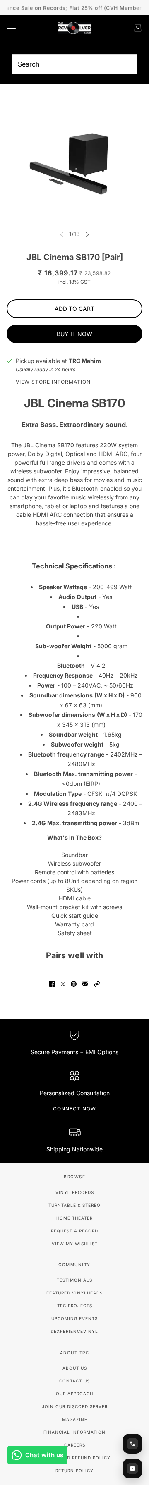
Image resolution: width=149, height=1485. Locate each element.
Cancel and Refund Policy (75, 1457)
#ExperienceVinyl (74, 1331)
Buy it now (74, 333)
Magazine (74, 1419)
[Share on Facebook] (52, 983)
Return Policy (74, 1470)
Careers (74, 1444)
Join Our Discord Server (75, 1406)
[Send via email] (85, 983)
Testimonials (74, 1279)
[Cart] (137, 28)
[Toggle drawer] (11, 28)
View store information (53, 382)
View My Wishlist (75, 1243)
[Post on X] (63, 984)
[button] (96, 983)
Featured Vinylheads (74, 1292)
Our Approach (74, 1393)
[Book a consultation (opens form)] (132, 1444)
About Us (74, 1368)
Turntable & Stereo (74, 1205)
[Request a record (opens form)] (132, 1468)
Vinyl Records (74, 1192)
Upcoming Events (74, 1318)
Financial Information (74, 1432)
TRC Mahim (85, 360)
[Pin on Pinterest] (73, 983)
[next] (87, 234)
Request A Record (74, 1230)
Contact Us (74, 1380)
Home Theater (74, 1217)
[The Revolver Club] (74, 28)
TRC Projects (74, 1305)
